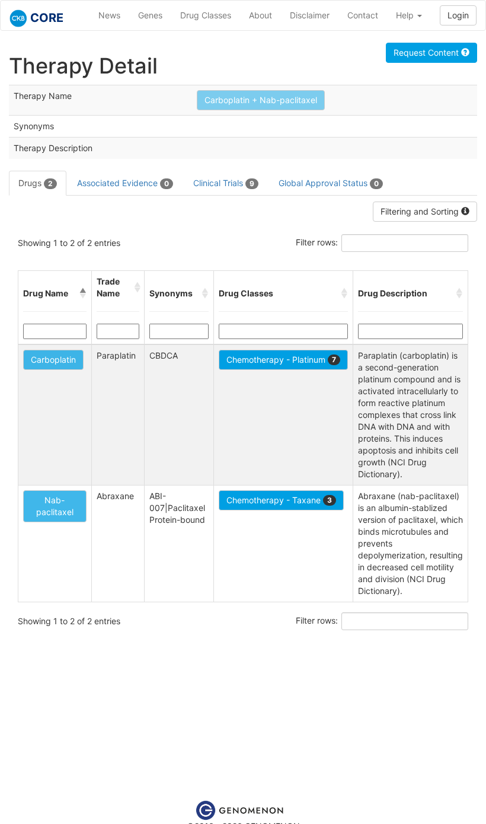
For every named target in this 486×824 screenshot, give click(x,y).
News (109, 15)
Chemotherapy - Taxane (279, 500)
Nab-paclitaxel (54, 506)
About (260, 15)
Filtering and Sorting (421, 211)
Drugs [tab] (35, 183)
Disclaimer (310, 15)
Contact (362, 15)
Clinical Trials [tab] (223, 183)
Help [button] (406, 15)
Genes (150, 15)
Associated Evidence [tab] (123, 183)
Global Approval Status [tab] (329, 183)
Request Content (427, 52)
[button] (83, 293)
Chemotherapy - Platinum (281, 359)
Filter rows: (317, 242)
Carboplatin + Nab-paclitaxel (260, 100)
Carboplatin (53, 359)
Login (458, 15)
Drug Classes (205, 15)
